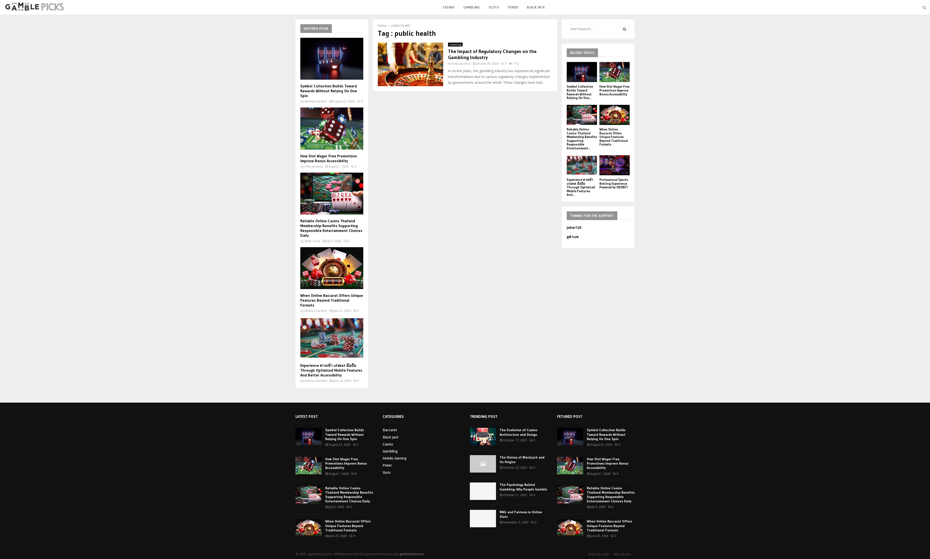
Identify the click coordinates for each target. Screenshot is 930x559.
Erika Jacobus (461, 63)
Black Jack (536, 7)
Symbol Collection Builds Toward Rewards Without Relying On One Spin (328, 91)
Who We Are (622, 554)
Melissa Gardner (316, 101)
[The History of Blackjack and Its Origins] (483, 464)
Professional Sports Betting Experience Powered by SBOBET (613, 183)
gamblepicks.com (412, 554)
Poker (513, 7)
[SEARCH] (624, 29)
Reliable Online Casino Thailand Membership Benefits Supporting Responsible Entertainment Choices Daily (331, 228)
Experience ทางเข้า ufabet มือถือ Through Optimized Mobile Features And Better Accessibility (331, 370)
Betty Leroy (312, 241)
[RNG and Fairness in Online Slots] (483, 518)
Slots (493, 7)
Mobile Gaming (395, 458)
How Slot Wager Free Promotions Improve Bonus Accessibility (328, 158)
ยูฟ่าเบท (573, 236)
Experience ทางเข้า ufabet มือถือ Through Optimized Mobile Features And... (581, 187)
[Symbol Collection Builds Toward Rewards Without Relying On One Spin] (331, 59)
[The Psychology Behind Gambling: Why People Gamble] (483, 491)
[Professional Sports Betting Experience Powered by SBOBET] (614, 165)
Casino (448, 7)
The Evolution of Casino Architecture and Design (518, 432)
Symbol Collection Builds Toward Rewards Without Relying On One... (580, 92)
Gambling (471, 7)
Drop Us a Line (599, 554)
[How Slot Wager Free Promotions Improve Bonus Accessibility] (331, 128)
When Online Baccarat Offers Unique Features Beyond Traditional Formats (331, 300)
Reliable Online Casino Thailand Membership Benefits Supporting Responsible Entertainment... (582, 138)
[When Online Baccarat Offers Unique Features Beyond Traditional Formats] (331, 268)
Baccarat (390, 430)
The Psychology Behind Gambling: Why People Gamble (523, 486)
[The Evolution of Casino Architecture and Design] (483, 436)
